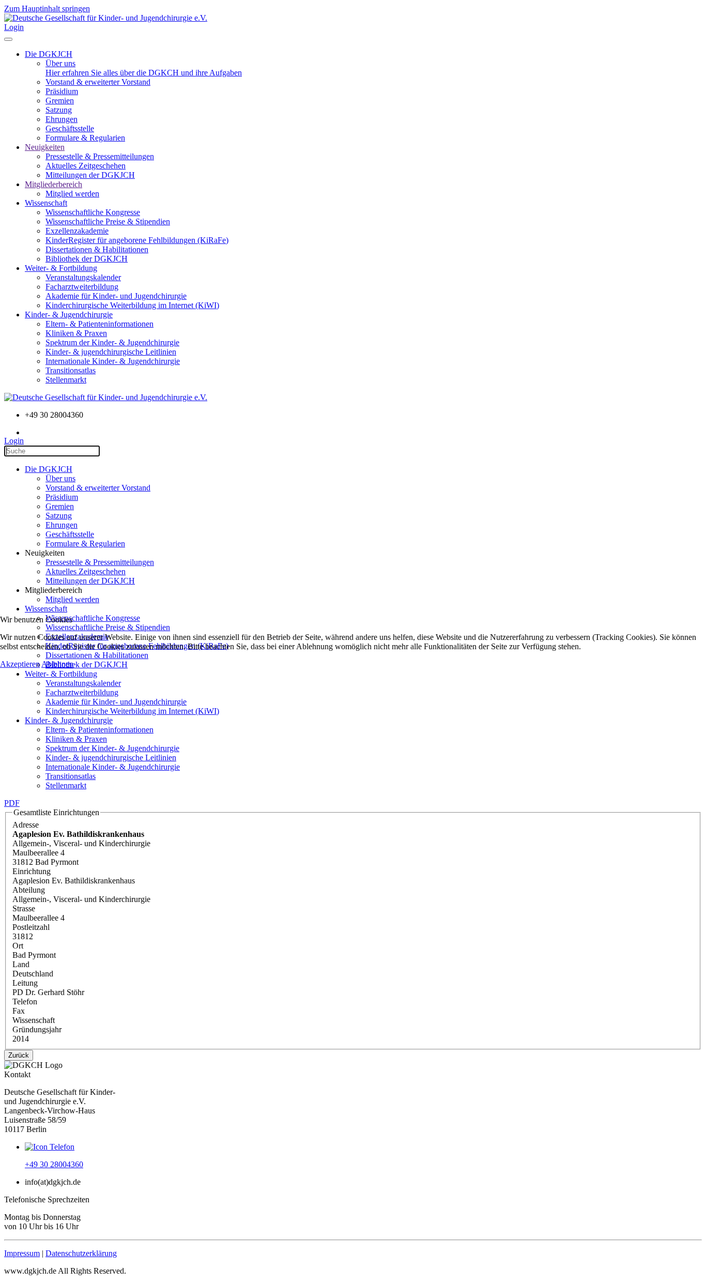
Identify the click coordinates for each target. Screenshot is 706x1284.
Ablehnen (57, 664)
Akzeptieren (20, 664)
